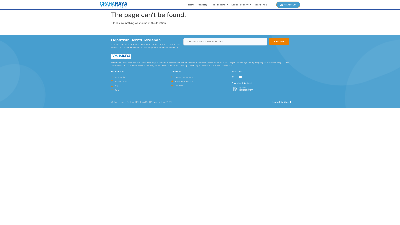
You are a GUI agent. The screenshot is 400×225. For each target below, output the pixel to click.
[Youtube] (240, 77)
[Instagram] (233, 77)
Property (202, 4)
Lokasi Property (239, 4)
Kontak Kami (261, 4)
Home (191, 4)
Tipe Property (217, 4)
